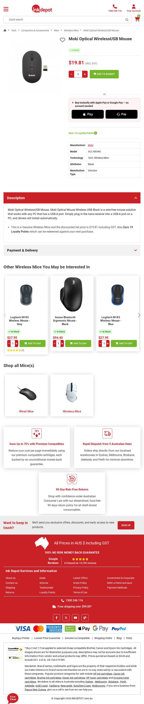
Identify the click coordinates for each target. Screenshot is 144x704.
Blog (119, 638)
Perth (123, 681)
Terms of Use (80, 592)
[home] (5, 30)
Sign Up (126, 525)
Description (16, 198)
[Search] (127, 19)
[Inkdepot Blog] (85, 617)
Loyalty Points (47, 592)
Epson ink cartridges (74, 677)
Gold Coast (41, 685)
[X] (66, 617)
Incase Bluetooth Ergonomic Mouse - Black (65, 321)
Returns (10, 592)
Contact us (12, 582)
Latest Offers (80, 578)
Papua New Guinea (35, 689)
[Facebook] (56, 617)
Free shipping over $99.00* (74, 606)
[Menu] (6, 9)
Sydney (89, 681)
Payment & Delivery (22, 250)
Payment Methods (117, 587)
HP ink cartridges (102, 673)
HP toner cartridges (97, 677)
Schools (44, 582)
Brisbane (113, 681)
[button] (139, 315)
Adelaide (29, 685)
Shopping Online (103, 638)
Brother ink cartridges (49, 677)
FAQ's (129, 638)
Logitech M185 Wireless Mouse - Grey (19, 321)
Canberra (54, 685)
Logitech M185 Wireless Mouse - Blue (110, 321)
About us (10, 578)
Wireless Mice (72, 411)
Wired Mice (26, 411)
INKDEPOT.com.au (82, 698)
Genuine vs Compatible (77, 638)
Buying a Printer (21, 638)
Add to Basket (105, 74)
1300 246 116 (74, 600)
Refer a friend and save (119, 582)
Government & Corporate (120, 578)
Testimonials (46, 587)
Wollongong (98, 685)
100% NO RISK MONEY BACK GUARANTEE (72, 552)
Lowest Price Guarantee (47, 638)
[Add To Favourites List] (34, 40)
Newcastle (66, 685)
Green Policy (80, 582)
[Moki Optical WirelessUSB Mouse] (34, 67)
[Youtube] (75, 617)
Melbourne (101, 681)
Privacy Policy (80, 587)
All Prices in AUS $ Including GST (81, 543)
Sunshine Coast (82, 685)
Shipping (10, 587)
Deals (42, 578)
